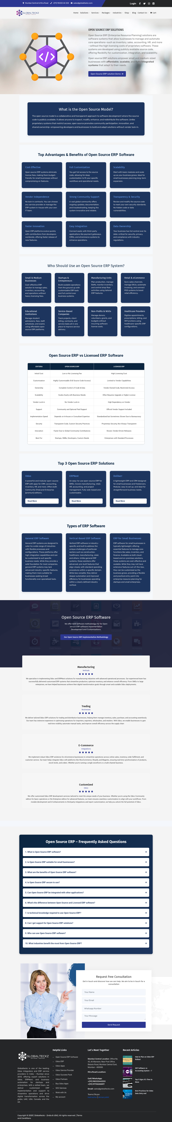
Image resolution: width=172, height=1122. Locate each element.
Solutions (84, 13)
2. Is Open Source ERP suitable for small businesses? (86, 862)
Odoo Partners (61, 1079)
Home (75, 13)
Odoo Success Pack (64, 1075)
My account (60, 1097)
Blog (134, 13)
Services (95, 13)
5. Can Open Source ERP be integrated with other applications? (86, 892)
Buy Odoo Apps (62, 1084)
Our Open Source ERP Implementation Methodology (86, 637)
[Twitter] (144, 3)
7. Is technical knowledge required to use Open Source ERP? (86, 913)
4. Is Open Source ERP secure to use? (86, 882)
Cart (154, 13)
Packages (106, 13)
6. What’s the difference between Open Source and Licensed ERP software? (86, 902)
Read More (32, 501)
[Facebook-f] (140, 3)
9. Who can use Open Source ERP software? (86, 933)
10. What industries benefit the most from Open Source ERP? (86, 943)
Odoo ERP (60, 1061)
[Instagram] (149, 3)
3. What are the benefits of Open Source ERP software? (86, 872)
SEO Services (61, 1088)
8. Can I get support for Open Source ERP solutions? (86, 923)
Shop (127, 13)
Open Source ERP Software (67, 1057)
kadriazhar (92, 1097)
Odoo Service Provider (65, 1070)
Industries (117, 13)
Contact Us (142, 13)
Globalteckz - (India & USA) (46, 1115)
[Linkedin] (153, 3)
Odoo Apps (60, 1066)
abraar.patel (103, 1097)
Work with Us (61, 1092)
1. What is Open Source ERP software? (86, 852)
